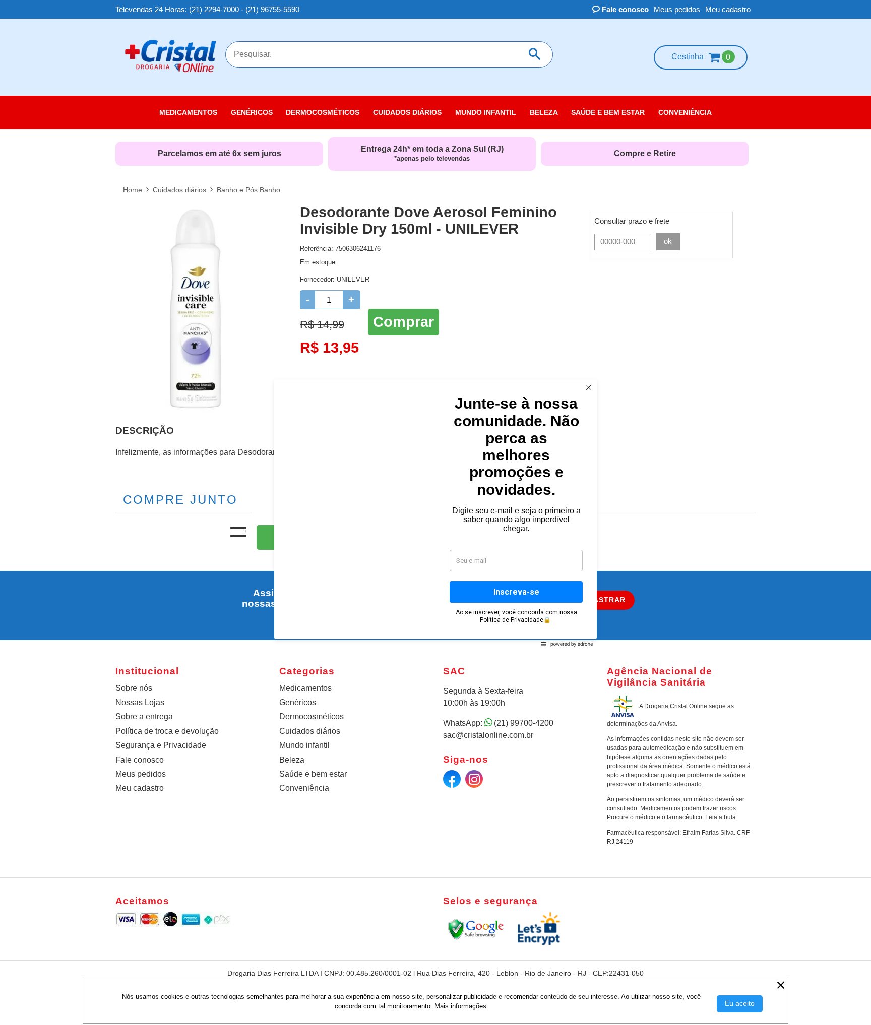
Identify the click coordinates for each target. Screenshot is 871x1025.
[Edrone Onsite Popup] (435, 512)
